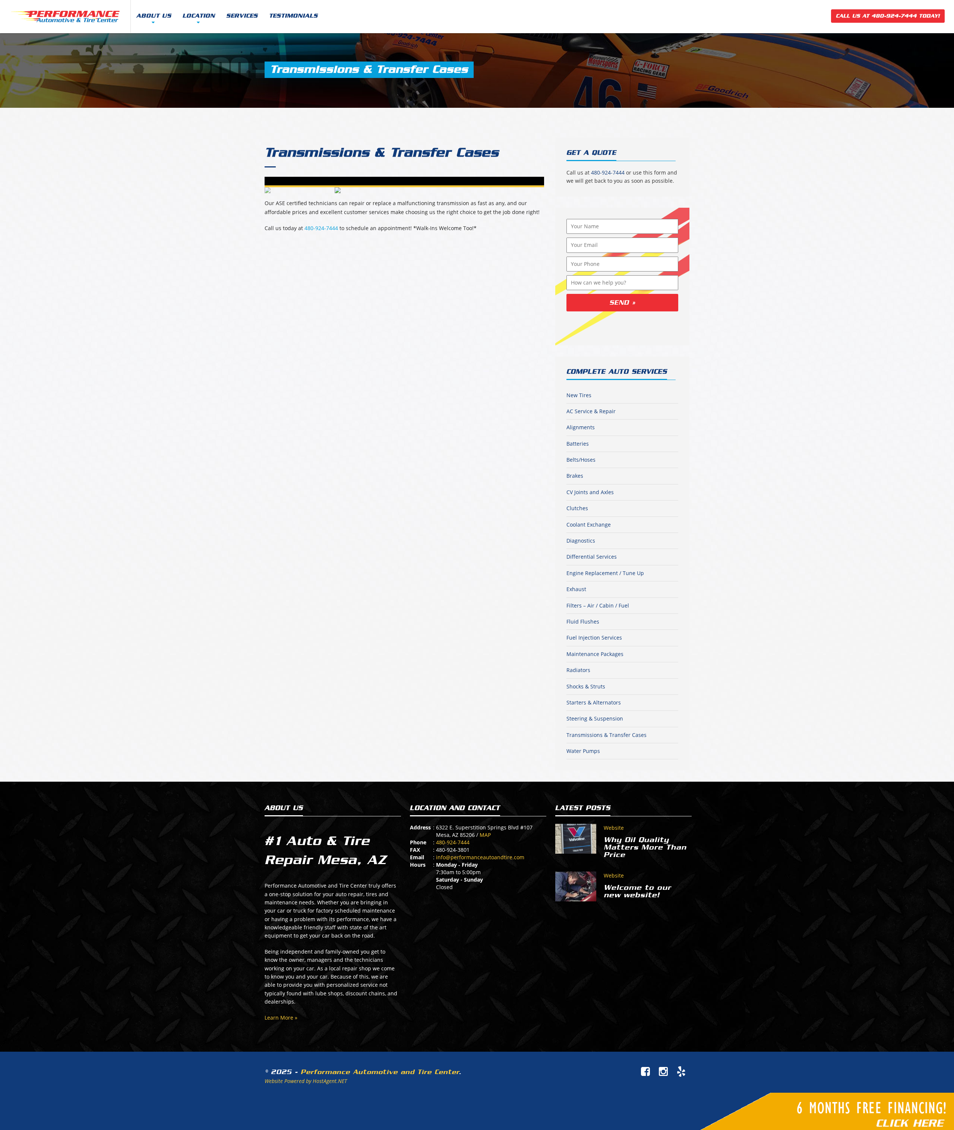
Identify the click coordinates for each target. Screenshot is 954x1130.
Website (614, 827)
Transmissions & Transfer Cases (382, 152)
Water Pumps (583, 750)
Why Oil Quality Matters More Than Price (645, 847)
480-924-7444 (321, 228)
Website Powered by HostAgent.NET (306, 1081)
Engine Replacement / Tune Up (605, 573)
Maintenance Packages (594, 653)
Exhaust (576, 589)
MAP (485, 834)
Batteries (577, 443)
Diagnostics (580, 540)
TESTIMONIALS (293, 15)
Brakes (574, 475)
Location (199, 15)
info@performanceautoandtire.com (480, 857)
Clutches (577, 508)
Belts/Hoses (581, 459)
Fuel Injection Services (594, 637)
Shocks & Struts (585, 686)
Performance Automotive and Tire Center (380, 1072)
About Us (153, 15)
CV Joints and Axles (590, 492)
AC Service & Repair (591, 411)
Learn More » (281, 1017)
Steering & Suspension (594, 718)
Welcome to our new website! (637, 891)
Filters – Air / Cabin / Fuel (597, 605)
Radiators (578, 670)
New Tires (578, 395)
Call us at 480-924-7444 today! (888, 16)
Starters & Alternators (593, 702)
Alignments (580, 427)
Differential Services (591, 556)
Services (242, 15)
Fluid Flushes (582, 621)
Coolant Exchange (588, 524)
